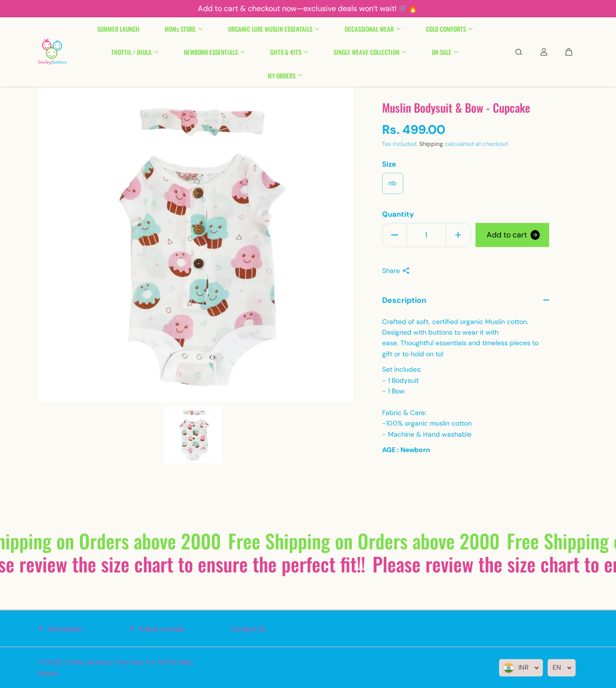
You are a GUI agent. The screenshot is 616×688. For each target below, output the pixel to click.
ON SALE (441, 52)
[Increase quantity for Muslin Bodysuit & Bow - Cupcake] (458, 235)
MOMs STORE (180, 29)
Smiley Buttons (88, 662)
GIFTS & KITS (285, 52)
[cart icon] (569, 52)
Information (65, 628)
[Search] (519, 52)
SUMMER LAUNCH (118, 29)
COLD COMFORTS (446, 29)
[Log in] (544, 52)
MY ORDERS (281, 75)
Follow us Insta (161, 628)
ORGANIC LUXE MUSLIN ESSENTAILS (270, 29)
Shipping (431, 144)
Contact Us (248, 628)
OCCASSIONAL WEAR (369, 29)
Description (404, 300)
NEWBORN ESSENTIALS (211, 52)
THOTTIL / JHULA (131, 52)
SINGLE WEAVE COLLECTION (366, 52)
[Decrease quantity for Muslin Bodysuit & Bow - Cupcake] (394, 235)
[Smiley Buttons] (52, 52)
